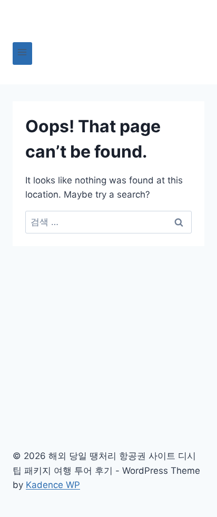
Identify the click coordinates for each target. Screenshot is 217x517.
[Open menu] (22, 53)
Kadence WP (53, 485)
